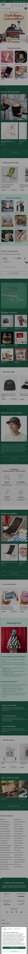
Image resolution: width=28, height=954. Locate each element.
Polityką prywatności (10, 935)
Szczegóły (10, 928)
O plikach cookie (17, 928)
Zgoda (5, 928)
